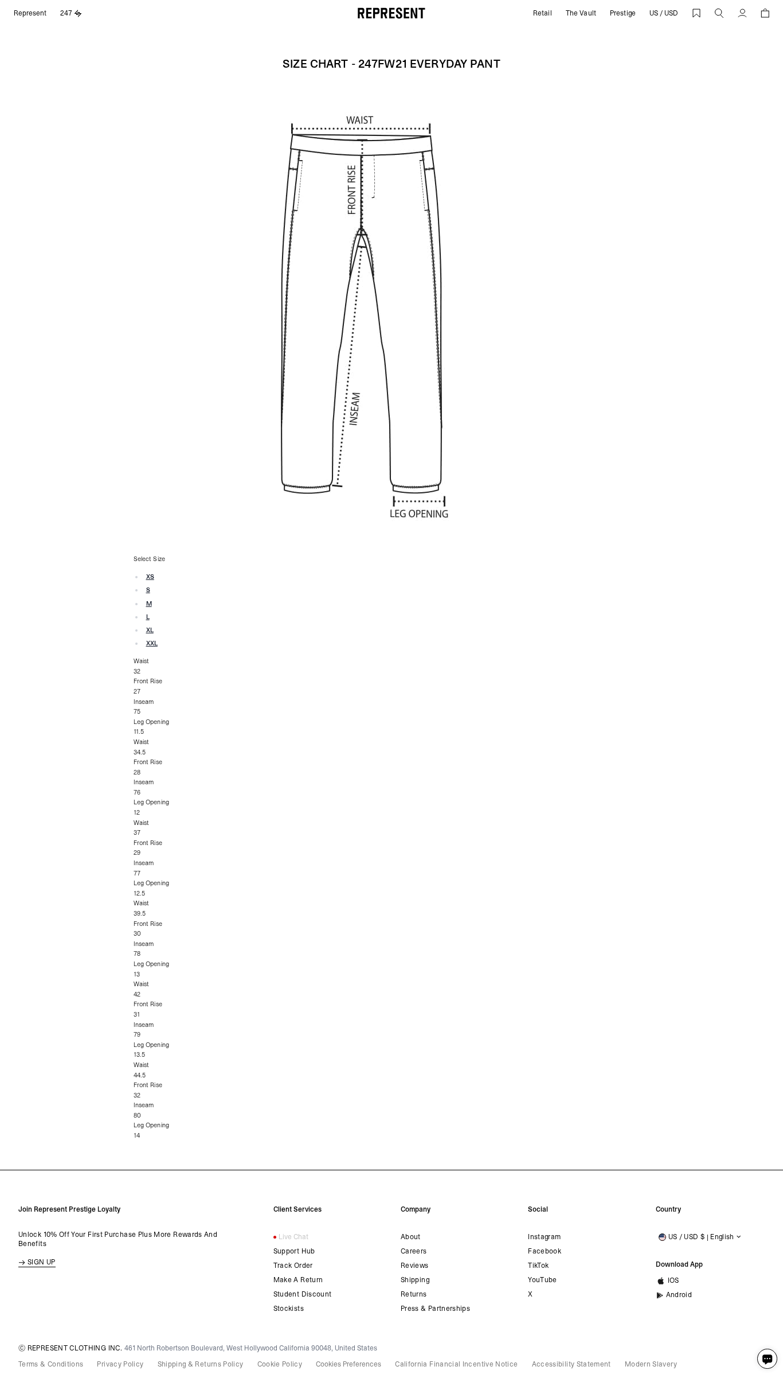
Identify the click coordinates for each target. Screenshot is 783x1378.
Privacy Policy (120, 1364)
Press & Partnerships (435, 1308)
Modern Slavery (651, 1364)
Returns (414, 1294)
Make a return (298, 1279)
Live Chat (293, 1236)
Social (538, 1209)
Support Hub (294, 1251)
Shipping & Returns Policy (201, 1364)
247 (66, 13)
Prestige (623, 13)
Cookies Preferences (348, 1364)
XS (150, 577)
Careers (414, 1251)
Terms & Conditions (50, 1364)
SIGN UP (42, 1262)
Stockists (288, 1308)
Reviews (415, 1265)
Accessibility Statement (571, 1364)
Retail (542, 13)
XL (150, 630)
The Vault (581, 13)
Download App (679, 1264)
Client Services (297, 1209)
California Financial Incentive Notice (456, 1364)
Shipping (415, 1279)
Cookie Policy (280, 1364)
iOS (673, 1280)
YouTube (542, 1279)
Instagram (544, 1236)
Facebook (544, 1251)
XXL (152, 643)
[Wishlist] (696, 13)
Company (415, 1209)
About (411, 1236)
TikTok (538, 1265)
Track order (293, 1265)
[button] (719, 13)
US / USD (663, 13)
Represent (30, 13)
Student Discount (302, 1294)
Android (679, 1294)
